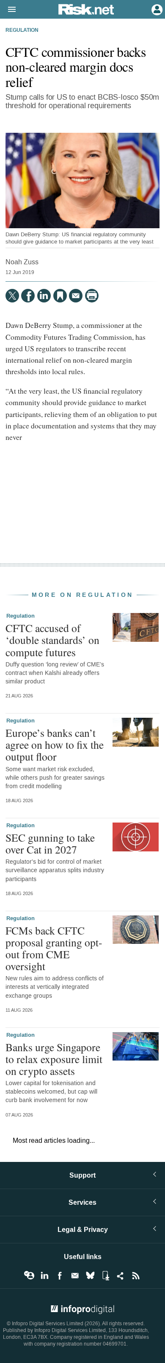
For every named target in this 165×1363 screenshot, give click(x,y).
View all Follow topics (29, 1276)
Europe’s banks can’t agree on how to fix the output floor (55, 744)
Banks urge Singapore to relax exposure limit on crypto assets (54, 1059)
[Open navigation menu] (8, 10)
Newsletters (75, 1276)
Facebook (60, 1276)
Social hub (121, 1276)
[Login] (156, 9)
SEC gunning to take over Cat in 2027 (50, 843)
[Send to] (75, 295)
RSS (136, 1276)
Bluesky (90, 1276)
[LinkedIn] (44, 295)
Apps (105, 1276)
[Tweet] (12, 295)
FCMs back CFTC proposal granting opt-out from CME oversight (54, 948)
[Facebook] (28, 295)
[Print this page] (92, 295)
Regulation (22, 30)
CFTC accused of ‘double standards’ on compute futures (52, 640)
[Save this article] (60, 295)
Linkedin (44, 1276)
